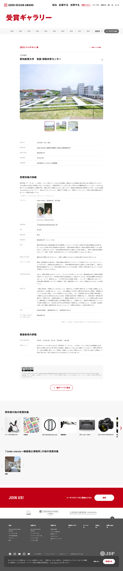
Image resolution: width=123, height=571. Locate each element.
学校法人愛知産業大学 (63, 147)
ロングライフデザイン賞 (36, 535)
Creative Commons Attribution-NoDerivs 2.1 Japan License (52, 373)
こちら (24, 376)
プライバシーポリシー (50, 554)
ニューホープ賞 (34, 538)
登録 (104, 498)
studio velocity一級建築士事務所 (46, 147)
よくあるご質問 (34, 540)
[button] (50, 126)
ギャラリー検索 (113, 31)
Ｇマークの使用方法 (55, 531)
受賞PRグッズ (54, 534)
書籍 (10, 540)
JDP (29, 373)
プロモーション (54, 536)
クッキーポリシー (55, 562)
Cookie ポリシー (63, 554)
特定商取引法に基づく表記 (77, 554)
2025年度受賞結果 (13, 535)
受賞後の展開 (54, 529)
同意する (109, 561)
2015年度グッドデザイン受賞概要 (47, 163)
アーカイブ (11, 538)
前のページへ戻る (96, 47)
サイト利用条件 (37, 554)
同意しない (96, 561)
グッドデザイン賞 (13, 533)
